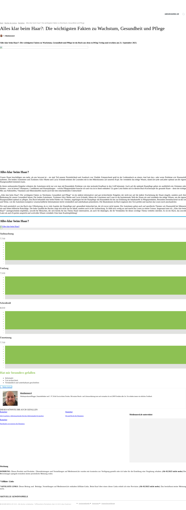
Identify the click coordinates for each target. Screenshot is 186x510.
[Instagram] (21, 400)
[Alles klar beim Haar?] (9, 226)
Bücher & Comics (11, 23)
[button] (183, 14)
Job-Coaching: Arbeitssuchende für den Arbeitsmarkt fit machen (22, 416)
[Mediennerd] (1, 35)
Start (1, 23)
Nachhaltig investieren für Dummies (12, 424)
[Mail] (30, 400)
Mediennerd (10, 36)
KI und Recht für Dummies (74, 416)
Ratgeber (21, 23)
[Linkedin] (26, 400)
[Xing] (34, 400)
